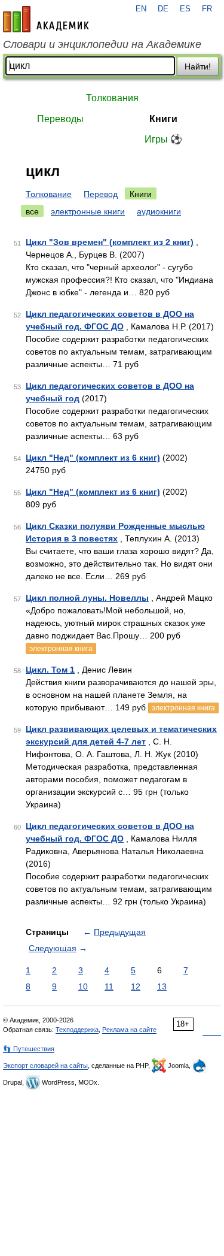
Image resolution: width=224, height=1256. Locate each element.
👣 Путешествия (28, 1048)
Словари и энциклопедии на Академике (102, 44)
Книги (163, 119)
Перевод (101, 194)
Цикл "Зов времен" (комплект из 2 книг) (110, 242)
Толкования (112, 98)
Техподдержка (77, 1029)
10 (83, 986)
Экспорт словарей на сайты (45, 1065)
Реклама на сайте (129, 1029)
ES (185, 9)
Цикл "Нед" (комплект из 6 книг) (93, 457)
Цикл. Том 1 (50, 669)
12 (135, 986)
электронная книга (61, 648)
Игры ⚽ (163, 139)
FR (207, 9)
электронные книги (88, 211)
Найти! (198, 66)
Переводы (60, 119)
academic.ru (46, 19)
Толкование (49, 194)
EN (141, 9)
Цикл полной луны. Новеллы (87, 598)
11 (109, 986)
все (32, 211)
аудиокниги (159, 211)
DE (163, 9)
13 (162, 986)
